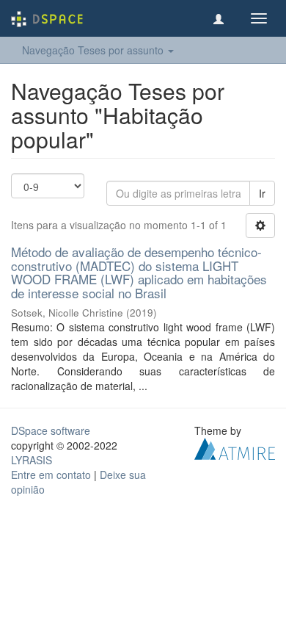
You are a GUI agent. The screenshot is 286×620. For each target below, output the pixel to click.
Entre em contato (51, 474)
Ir (262, 193)
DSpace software (50, 430)
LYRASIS (31, 460)
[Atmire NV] (234, 446)
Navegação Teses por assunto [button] (94, 50)
